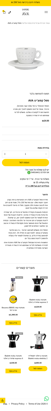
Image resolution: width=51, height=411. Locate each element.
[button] (2, 400)
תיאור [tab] (45, 194)
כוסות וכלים (27, 23)
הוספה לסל (24, 162)
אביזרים (36, 23)
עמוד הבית (45, 23)
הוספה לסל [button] (37, 368)
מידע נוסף (38, 315)
